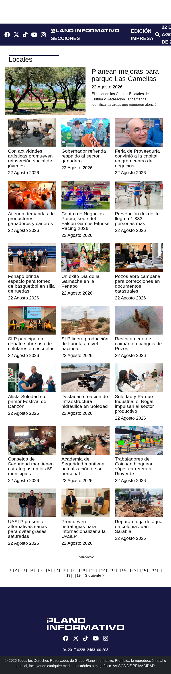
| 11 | (93, 570)
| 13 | (113, 570)
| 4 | (32, 570)
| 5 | (40, 570)
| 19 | (78, 575)
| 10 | (83, 570)
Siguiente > (94, 575)
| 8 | (65, 570)
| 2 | (16, 570)
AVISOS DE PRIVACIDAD (134, 666)
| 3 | (24, 570)
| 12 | (103, 570)
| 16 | (144, 570)
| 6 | (49, 570)
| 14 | (123, 570)
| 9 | (73, 570)
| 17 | (154, 570)
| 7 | (57, 570)
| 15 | (134, 570)
